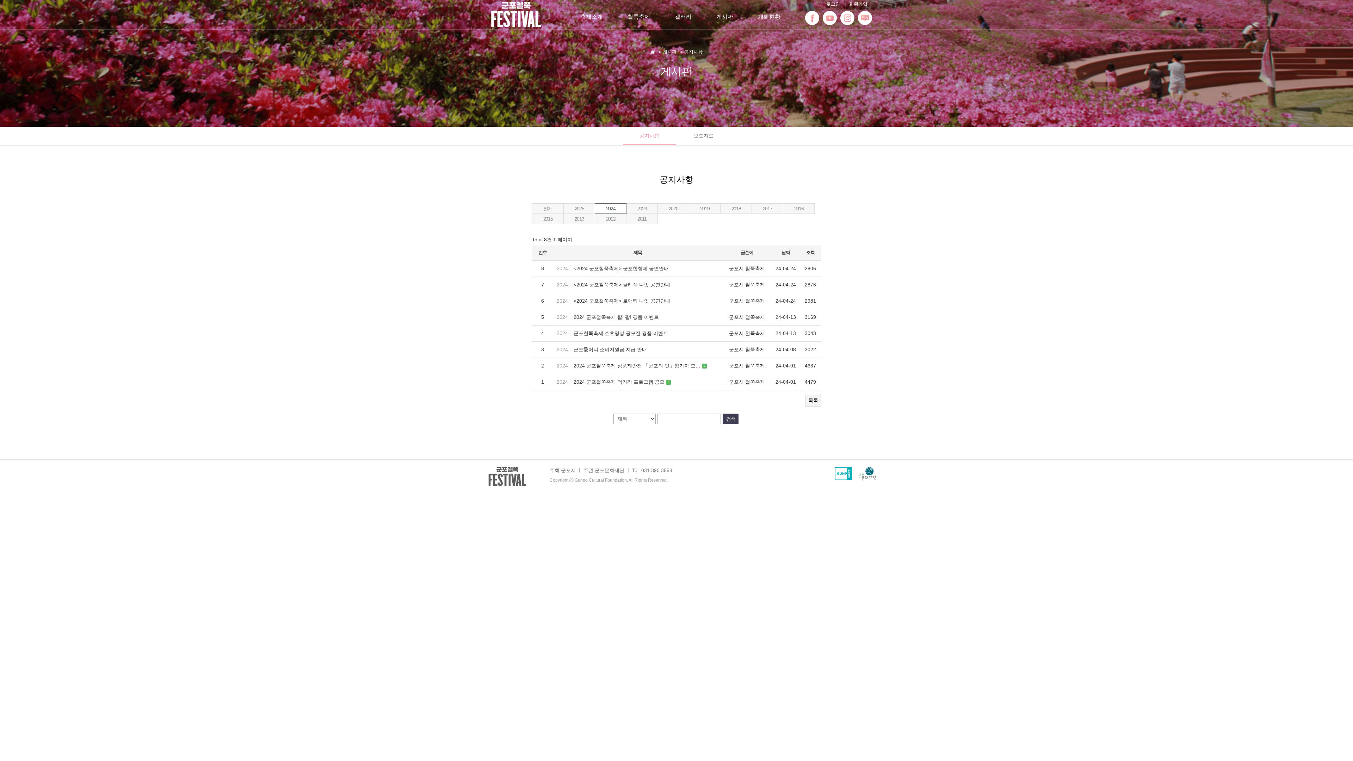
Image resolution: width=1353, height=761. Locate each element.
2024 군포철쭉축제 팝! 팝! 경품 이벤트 (616, 317)
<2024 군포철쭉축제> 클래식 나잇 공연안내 (622, 284)
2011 (641, 219)
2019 (704, 208)
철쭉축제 (639, 17)
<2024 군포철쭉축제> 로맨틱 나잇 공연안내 (622, 301)
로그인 (833, 4)
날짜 (785, 252)
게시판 (724, 17)
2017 (767, 208)
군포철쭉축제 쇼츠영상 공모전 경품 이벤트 (621, 333)
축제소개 (591, 17)
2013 (579, 219)
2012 (610, 219)
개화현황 (769, 17)
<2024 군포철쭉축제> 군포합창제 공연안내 (621, 268)
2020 (673, 208)
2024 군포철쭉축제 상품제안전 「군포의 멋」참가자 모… (638, 366)
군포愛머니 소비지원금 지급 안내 (610, 349)
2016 (798, 208)
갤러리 (683, 17)
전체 (547, 208)
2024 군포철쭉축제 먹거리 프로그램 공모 (620, 382)
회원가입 (858, 4)
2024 (610, 208)
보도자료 (703, 135)
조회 (810, 252)
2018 (736, 208)
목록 (813, 400)
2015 (547, 219)
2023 (642, 208)
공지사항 (649, 135)
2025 (579, 208)
